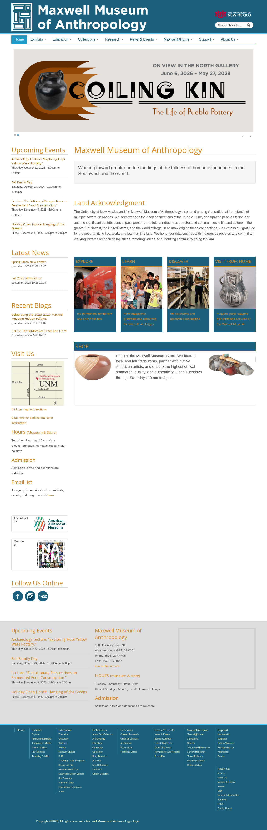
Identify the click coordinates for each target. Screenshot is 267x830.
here (51, 495)
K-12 (60, 756)
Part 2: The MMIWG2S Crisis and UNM (38, 331)
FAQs (220, 804)
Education (63, 734)
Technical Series (128, 752)
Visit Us (221, 773)
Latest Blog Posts (163, 743)
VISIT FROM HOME (233, 261)
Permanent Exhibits (41, 738)
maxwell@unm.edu (107, 666)
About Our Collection (102, 734)
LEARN (128, 261)
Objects (191, 743)
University (63, 738)
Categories (192, 738)
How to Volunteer (226, 743)
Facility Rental (225, 808)
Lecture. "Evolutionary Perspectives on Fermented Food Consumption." (39, 203)
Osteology (97, 747)
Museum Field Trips (68, 769)
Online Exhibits (39, 747)
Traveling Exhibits (41, 756)
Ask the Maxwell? (196, 760)
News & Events (162, 734)
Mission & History (226, 782)
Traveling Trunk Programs (71, 760)
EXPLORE (84, 261)
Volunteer (222, 738)
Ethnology (97, 743)
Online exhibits (194, 765)
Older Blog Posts (163, 747)
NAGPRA (97, 769)
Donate (221, 756)
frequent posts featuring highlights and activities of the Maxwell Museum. (234, 319)
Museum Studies (66, 752)
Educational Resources (70, 787)
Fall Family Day (21, 182)
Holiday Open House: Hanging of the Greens (37, 226)
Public (61, 791)
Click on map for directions (29, 409)
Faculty (62, 747)
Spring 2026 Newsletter (28, 262)
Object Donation (100, 774)
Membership (224, 734)
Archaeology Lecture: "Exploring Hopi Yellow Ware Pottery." (38, 161)
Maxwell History (195, 756)
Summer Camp (66, 782)
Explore (35, 734)
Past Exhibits (38, 752)
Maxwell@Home (195, 734)
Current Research (129, 734)
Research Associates (228, 795)
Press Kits (160, 756)
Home (19, 39)
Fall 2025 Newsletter (26, 278)
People (221, 786)
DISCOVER (178, 261)
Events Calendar (163, 738)
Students (62, 743)
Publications (126, 747)
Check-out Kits (65, 765)
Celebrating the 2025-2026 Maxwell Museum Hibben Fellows (37, 316)
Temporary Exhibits (41, 743)
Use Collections (100, 765)
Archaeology (98, 738)
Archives (96, 760)
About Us (222, 777)
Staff (220, 790)
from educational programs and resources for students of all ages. (140, 319)
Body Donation (99, 756)
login (136, 821)
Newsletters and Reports (167, 752)
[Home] (79, 17)
